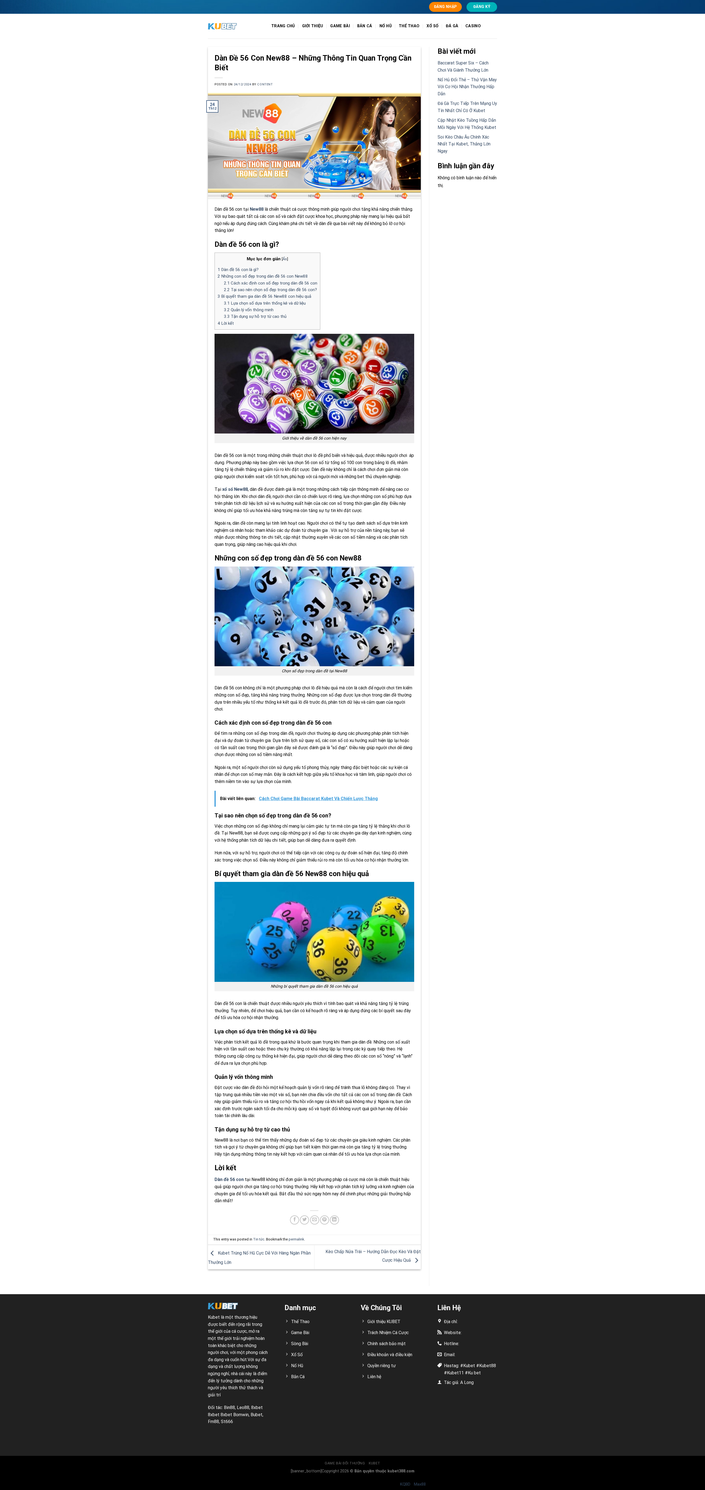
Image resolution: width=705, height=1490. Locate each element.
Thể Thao (409, 26)
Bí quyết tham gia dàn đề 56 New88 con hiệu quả (264, 296)
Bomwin (241, 1414)
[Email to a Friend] (314, 1219)
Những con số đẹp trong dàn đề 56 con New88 (263, 276)
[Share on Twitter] (304, 1219)
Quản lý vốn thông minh (248, 309)
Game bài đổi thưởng (345, 1463)
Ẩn (285, 259)
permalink (296, 1239)
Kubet (214, 1317)
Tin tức (258, 1239)
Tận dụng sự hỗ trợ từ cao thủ (255, 316)
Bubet (256, 1414)
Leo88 (243, 1407)
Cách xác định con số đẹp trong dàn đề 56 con (270, 283)
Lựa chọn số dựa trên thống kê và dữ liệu (265, 303)
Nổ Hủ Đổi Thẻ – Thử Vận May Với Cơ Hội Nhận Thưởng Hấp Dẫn (467, 86)
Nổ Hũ (385, 26)
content (265, 84)
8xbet (257, 1407)
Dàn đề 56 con (229, 1179)
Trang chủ (283, 26)
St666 (227, 1421)
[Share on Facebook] (294, 1219)
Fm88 (213, 1421)
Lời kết (226, 323)
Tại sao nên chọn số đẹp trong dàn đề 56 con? (270, 289)
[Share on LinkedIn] (334, 1219)
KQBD (405, 1484)
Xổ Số (432, 26)
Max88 (420, 1484)
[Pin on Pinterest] (324, 1219)
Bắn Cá (364, 26)
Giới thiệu (312, 26)
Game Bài (340, 26)
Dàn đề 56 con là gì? (238, 269)
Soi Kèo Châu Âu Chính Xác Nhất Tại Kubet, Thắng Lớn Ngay (464, 144)
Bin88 (229, 1407)
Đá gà (452, 26)
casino (473, 26)
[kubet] (235, 26)
